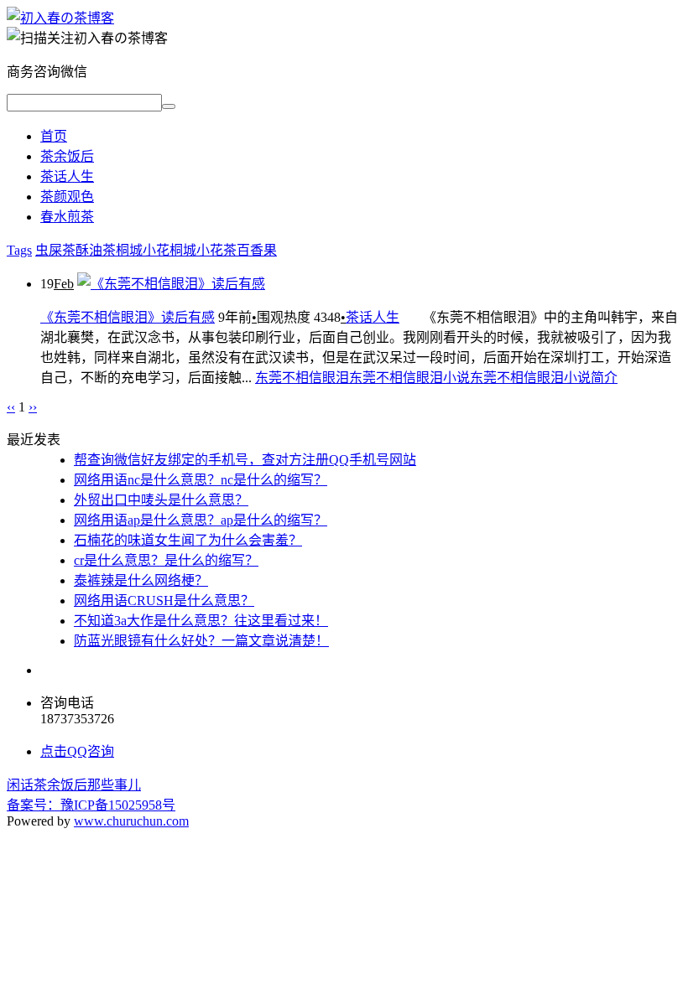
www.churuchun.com (131, 821)
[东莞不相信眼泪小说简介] (60, 18)
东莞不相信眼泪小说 (409, 377)
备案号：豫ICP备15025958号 (91, 805)
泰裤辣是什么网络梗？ (141, 580)
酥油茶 (96, 250)
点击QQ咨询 (77, 751)
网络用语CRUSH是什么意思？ (164, 600)
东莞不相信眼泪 (302, 377)
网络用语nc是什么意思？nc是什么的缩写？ (200, 480)
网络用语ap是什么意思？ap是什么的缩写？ (200, 520)
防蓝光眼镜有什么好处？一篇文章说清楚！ (201, 641)
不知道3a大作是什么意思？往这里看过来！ (201, 621)
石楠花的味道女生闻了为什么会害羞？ (188, 540)
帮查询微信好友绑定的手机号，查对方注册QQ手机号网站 (245, 460)
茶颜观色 (67, 196)
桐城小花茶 (203, 250)
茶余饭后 (67, 156)
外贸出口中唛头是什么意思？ (161, 500)
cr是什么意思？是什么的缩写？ (166, 560)
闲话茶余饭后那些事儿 (74, 785)
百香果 (257, 250)
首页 (53, 136)
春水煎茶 (67, 217)
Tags (19, 250)
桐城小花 (142, 250)
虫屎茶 (55, 250)
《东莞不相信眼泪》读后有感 (127, 317)
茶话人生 (67, 176)
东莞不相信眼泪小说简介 (544, 377)
